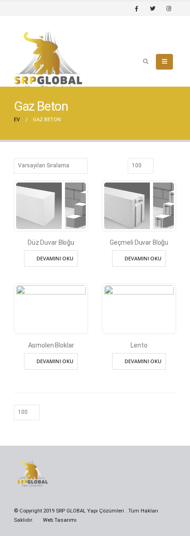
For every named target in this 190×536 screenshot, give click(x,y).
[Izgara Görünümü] (162, 165)
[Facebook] (136, 8)
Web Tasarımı (60, 520)
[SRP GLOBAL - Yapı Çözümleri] (48, 61)
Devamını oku (54, 258)
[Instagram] (169, 8)
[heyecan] (153, 8)
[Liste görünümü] (172, 165)
